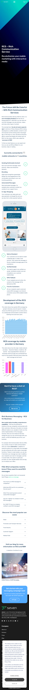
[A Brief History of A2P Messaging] (14, 566)
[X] (6, 621)
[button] (14, 2)
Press (3, 635)
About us (4, 629)
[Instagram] (13, 621)
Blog (3, 638)
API (10, 615)
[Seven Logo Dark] (4, 2)
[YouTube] (15, 620)
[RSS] (8, 620)
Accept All (14, 679)
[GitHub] (10, 620)
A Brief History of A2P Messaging (10, 580)
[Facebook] (2, 620)
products (24, 615)
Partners (4, 632)
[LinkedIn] (4, 620)
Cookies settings (14, 675)
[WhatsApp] (17, 620)
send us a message (14, 477)
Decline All (14, 683)
